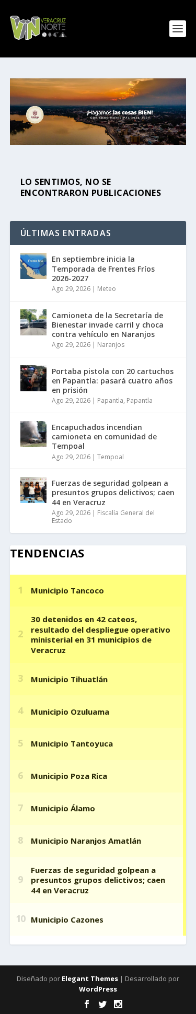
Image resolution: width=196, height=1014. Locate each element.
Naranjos (110, 344)
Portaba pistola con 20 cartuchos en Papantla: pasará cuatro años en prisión (113, 380)
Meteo (106, 288)
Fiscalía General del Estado (103, 517)
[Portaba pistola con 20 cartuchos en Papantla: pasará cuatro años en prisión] (33, 378)
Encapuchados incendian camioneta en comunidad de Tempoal (104, 436)
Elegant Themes (90, 978)
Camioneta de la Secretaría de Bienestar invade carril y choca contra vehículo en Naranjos (108, 324)
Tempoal (110, 456)
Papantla (110, 400)
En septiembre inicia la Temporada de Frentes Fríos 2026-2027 (103, 268)
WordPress (98, 989)
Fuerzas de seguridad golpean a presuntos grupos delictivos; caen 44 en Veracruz (113, 492)
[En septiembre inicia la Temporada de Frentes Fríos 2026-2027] (33, 266)
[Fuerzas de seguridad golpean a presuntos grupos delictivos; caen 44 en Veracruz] (33, 490)
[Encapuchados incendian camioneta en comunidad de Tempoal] (33, 434)
